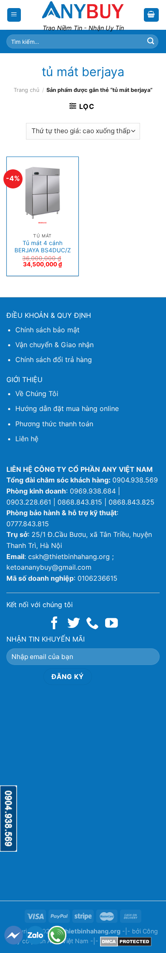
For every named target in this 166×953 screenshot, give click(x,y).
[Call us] (92, 624)
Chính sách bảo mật (47, 329)
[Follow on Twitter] (73, 624)
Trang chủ (26, 90)
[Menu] (14, 15)
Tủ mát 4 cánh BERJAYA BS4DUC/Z (42, 247)
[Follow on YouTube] (111, 624)
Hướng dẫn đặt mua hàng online (67, 408)
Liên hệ (26, 438)
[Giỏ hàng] (151, 15)
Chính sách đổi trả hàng (53, 359)
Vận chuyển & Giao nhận (54, 344)
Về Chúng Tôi (36, 393)
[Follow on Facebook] (54, 624)
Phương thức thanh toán (54, 423)
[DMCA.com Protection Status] (126, 940)
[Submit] (150, 41)
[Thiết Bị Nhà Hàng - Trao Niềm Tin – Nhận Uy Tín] (83, 10)
